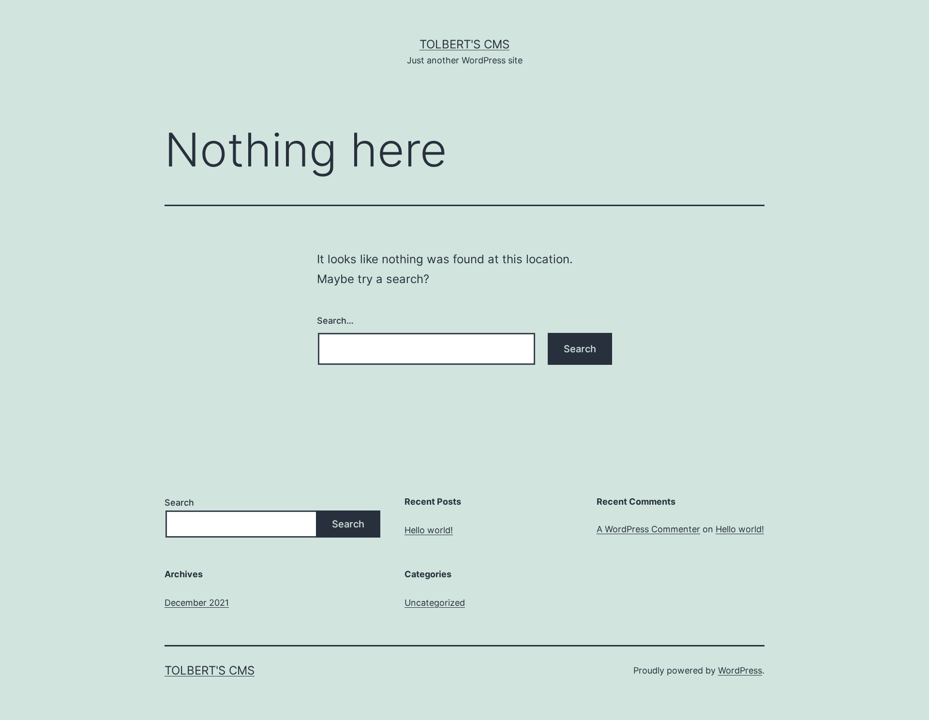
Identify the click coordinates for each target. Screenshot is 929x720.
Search (179, 502)
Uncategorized (435, 603)
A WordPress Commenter (648, 529)
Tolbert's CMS (464, 44)
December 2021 (197, 603)
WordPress (740, 670)
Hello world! (429, 530)
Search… (335, 320)
